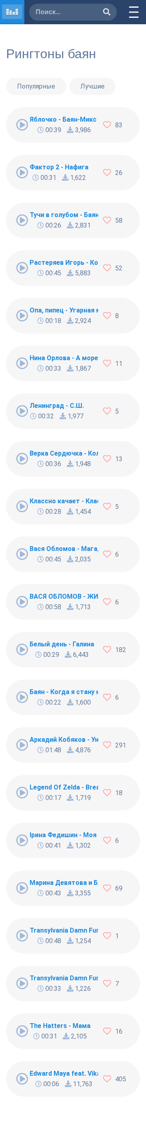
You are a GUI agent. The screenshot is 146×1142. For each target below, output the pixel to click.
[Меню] (134, 12)
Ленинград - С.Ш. (57, 406)
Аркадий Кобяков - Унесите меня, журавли (64, 739)
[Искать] (106, 12)
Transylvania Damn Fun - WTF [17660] (64, 930)
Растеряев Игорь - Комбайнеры (64, 262)
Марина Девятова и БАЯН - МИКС (64, 883)
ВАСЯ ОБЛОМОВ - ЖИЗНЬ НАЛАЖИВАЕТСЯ (64, 596)
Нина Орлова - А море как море (64, 358)
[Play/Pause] (22, 125)
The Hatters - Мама (60, 1026)
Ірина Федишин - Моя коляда (64, 835)
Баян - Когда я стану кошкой (64, 692)
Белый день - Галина (62, 644)
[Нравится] (109, 125)
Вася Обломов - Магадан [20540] (64, 549)
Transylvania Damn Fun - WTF (64, 978)
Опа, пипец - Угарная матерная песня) (64, 310)
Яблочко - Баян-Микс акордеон (64, 119)
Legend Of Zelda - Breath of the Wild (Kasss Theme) (64, 787)
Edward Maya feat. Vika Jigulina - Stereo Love (64, 1073)
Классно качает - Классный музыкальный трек (64, 501)
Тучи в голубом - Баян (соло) (64, 215)
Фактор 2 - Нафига (59, 167)
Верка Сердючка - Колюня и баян (64, 453)
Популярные (36, 86)
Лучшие (92, 86)
